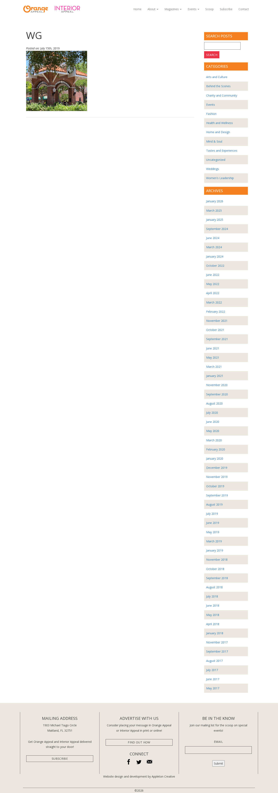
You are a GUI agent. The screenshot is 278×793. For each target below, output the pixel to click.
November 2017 (217, 642)
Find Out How (139, 742)
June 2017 (212, 679)
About (152, 9)
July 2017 (212, 670)
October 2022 (215, 266)
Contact (244, 9)
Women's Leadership (220, 178)
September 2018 (217, 578)
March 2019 (214, 541)
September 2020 (217, 394)
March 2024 (214, 247)
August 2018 (214, 587)
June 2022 (212, 275)
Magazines (171, 9)
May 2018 (212, 615)
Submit (218, 763)
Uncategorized (215, 160)
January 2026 (214, 201)
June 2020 (212, 422)
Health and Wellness (219, 123)
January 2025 (214, 220)
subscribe (60, 758)
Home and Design (218, 132)
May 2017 (212, 688)
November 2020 (217, 385)
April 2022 (212, 293)
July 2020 (212, 412)
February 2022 (215, 311)
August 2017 (214, 661)
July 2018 (212, 596)
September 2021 (217, 339)
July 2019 (212, 514)
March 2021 (214, 367)
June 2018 (212, 605)
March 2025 (214, 210)
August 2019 (214, 504)
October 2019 (215, 486)
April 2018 (212, 624)
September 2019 (217, 495)
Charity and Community (221, 95)
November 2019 (217, 477)
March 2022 (214, 302)
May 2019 (212, 532)
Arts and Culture (216, 77)
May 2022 (212, 284)
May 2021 (212, 357)
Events (192, 9)
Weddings (212, 169)
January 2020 (214, 458)
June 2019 (212, 523)
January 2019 (214, 550)
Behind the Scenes (218, 86)
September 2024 (217, 229)
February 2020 (215, 449)
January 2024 (214, 256)
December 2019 (216, 468)
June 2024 (212, 238)
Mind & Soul (214, 141)
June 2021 (212, 348)
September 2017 (217, 651)
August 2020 (214, 403)
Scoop (209, 9)
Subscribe (226, 9)
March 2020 (214, 440)
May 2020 (212, 431)
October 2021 (215, 330)
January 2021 (214, 376)
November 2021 (217, 321)
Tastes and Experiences (221, 150)
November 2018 (217, 559)
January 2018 (214, 633)
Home (137, 9)
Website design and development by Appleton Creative (139, 776)
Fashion (211, 114)
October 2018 (215, 569)
